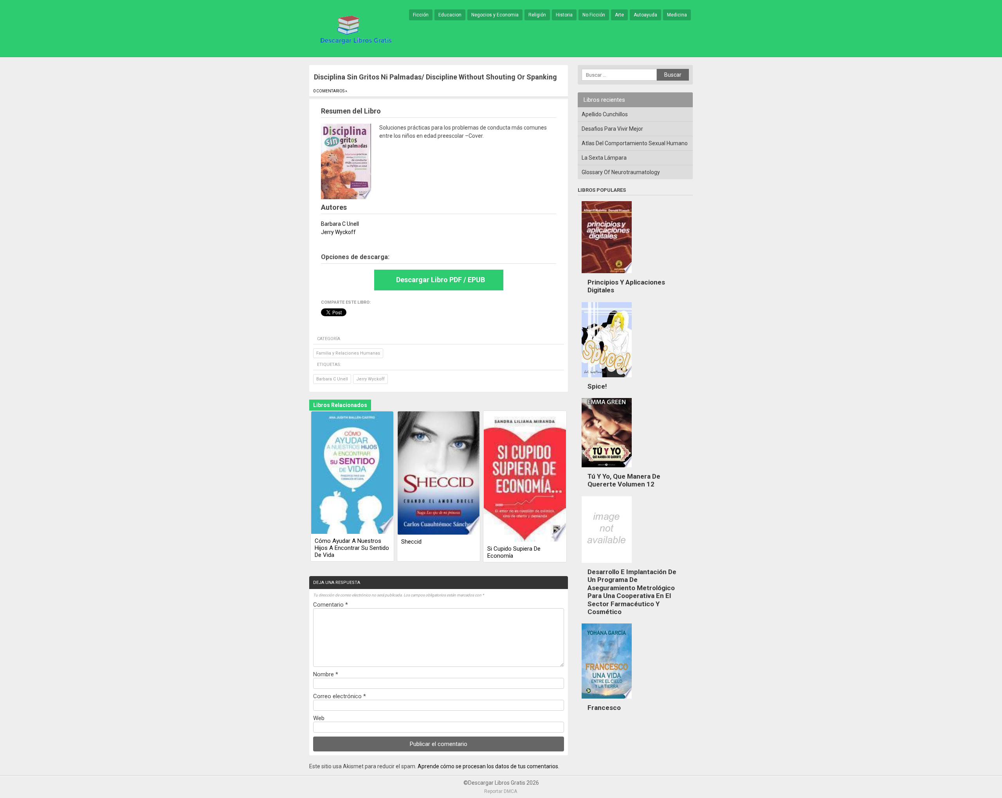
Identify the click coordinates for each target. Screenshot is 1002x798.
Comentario (330, 604)
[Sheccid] (438, 473)
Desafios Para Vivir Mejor (612, 129)
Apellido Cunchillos (605, 114)
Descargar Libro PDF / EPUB (440, 280)
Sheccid (411, 541)
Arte (619, 15)
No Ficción (593, 15)
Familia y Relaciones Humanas (348, 353)
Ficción (421, 15)
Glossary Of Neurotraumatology (621, 172)
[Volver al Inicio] (354, 29)
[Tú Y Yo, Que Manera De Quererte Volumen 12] (607, 469)
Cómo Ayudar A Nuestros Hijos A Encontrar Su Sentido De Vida (352, 547)
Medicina (677, 15)
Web (318, 718)
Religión (537, 15)
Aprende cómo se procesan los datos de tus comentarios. (488, 766)
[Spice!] (607, 379)
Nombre (325, 674)
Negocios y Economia (495, 15)
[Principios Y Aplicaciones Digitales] (607, 275)
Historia (564, 15)
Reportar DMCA (500, 791)
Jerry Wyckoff (370, 379)
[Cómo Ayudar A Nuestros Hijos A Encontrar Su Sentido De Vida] (352, 473)
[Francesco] (607, 700)
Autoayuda (645, 15)
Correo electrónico (339, 696)
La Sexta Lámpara (604, 158)
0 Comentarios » (330, 91)
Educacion (449, 15)
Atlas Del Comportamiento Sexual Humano (635, 143)
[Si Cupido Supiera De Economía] (524, 477)
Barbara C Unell (332, 379)
